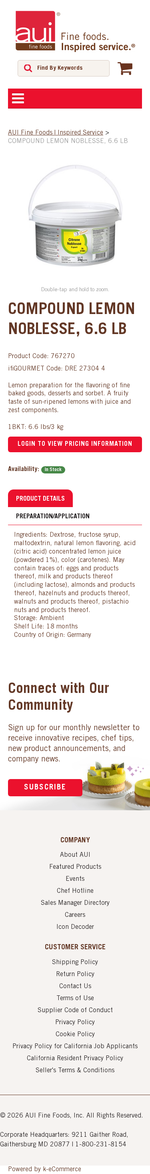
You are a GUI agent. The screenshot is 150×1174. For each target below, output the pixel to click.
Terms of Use (75, 998)
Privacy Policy (75, 1022)
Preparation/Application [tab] (53, 516)
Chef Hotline (75, 891)
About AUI (75, 855)
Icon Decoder (75, 927)
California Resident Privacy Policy (75, 1058)
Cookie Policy (75, 1034)
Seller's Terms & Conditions (75, 1070)
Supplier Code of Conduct (75, 1010)
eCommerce (64, 1169)
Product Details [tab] (40, 499)
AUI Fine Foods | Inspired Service (55, 133)
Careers (75, 915)
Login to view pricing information (75, 444)
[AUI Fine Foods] (75, 31)
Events (75, 879)
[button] (125, 68)
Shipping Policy (75, 962)
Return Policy (75, 974)
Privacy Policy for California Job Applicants (75, 1046)
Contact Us (75, 986)
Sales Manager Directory (75, 903)
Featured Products (75, 867)
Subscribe (45, 787)
